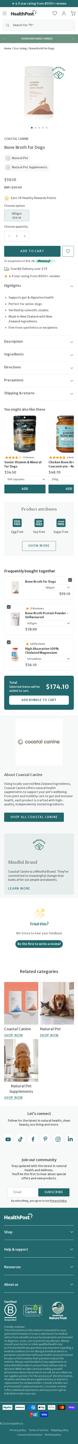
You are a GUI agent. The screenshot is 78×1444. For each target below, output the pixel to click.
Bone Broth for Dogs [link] (40, 581)
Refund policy (53, 1434)
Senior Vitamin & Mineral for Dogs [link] (22, 464)
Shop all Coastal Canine (34, 817)
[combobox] (39, 25)
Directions (12, 367)
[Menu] (4, 13)
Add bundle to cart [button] (39, 700)
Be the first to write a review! (39, 944)
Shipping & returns (19, 393)
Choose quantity (16, 227)
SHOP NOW (13, 1035)
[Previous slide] (4, 38)
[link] (25, 434)
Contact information (29, 1434)
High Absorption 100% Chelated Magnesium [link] (42, 651)
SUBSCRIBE (54, 1192)
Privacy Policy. (58, 1200)
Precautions (14, 380)
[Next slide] (73, 38)
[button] (54, 13)
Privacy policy (18, 1430)
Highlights (12, 285)
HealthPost (16, 1423)
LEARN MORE (19, 888)
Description (13, 341)
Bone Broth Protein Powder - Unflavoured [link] (46, 615)
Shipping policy (59, 1430)
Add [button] (25, 489)
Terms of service (38, 1430)
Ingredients (14, 354)
